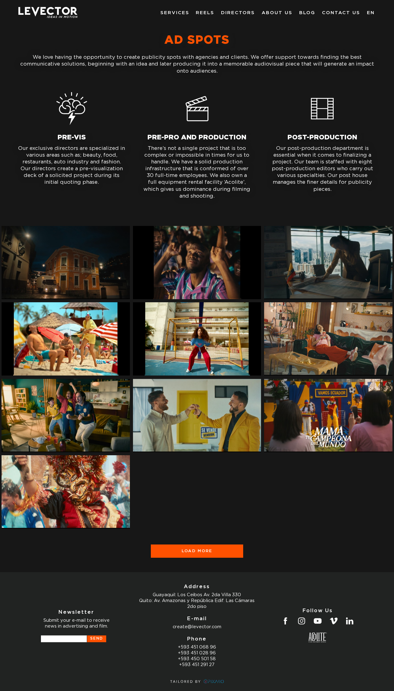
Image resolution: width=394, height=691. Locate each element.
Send (96, 638)
